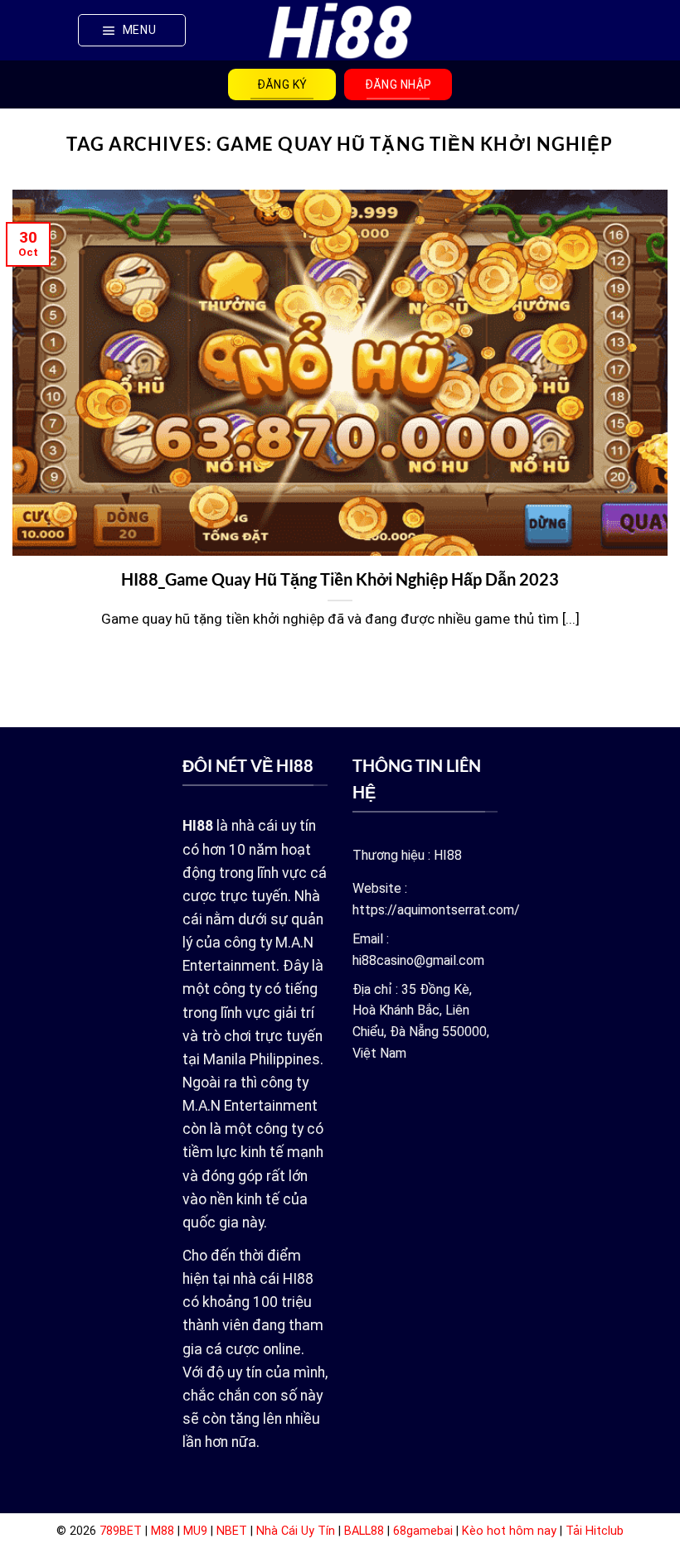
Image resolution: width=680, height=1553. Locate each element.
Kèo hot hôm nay (509, 1531)
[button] (132, 30)
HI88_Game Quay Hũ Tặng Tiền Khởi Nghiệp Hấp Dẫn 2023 (340, 579)
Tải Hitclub (595, 1531)
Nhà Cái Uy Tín (295, 1531)
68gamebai (423, 1531)
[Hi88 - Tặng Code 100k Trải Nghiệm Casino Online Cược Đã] (340, 30)
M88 (162, 1531)
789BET (121, 1531)
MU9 (195, 1531)
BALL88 (364, 1531)
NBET (231, 1531)
